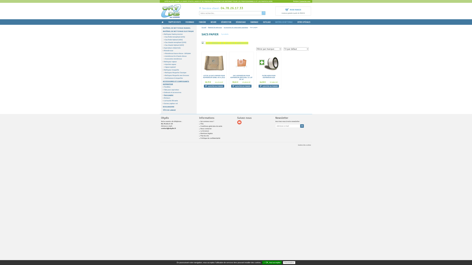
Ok (302, 126)
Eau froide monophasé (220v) (175, 37)
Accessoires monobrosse (173, 59)
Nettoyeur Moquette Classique (175, 73)
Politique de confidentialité (210, 138)
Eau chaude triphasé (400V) (174, 45)
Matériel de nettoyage (284, 22)
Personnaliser (289, 263)
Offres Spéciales (303, 22)
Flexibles (167, 87)
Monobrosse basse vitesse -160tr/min (178, 53)
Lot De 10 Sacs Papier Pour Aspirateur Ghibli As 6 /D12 (214, 77)
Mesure (213, 22)
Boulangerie (168, 107)
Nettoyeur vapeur (170, 62)
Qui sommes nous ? (207, 121)
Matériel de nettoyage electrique (178, 31)
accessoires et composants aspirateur (236, 27)
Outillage (267, 22)
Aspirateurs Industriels (172, 48)
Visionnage (189, 22)
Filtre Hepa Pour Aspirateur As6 (268, 77)
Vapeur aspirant (170, 67)
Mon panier (295, 10)
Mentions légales (206, 133)
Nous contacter (206, 129)
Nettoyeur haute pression (173, 34)
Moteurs (167, 98)
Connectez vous (304, 1)
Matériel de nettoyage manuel (177, 28)
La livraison (204, 131)
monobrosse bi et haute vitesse (176, 56)
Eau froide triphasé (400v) (174, 40)
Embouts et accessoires (172, 92)
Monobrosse (168, 51)
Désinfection (226, 22)
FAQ (201, 124)
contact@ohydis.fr (168, 128)
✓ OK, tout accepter (271, 262)
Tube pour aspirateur (171, 90)
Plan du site (204, 136)
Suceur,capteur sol (171, 103)
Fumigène (202, 22)
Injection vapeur (170, 64)
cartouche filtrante (171, 101)
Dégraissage (241, 22)
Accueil (204, 27)
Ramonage (254, 22)
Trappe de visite (174, 22)
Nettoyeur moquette (171, 70)
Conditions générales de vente (211, 126)
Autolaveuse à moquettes (174, 78)
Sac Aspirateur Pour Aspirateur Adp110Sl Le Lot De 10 (241, 77)
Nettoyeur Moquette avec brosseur (177, 75)
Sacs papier (168, 95)
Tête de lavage (169, 110)
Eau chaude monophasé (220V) (175, 42)
